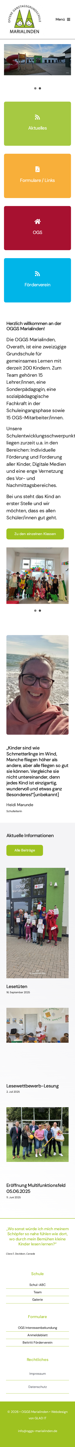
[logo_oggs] (25, 4)
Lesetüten (16, 986)
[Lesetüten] (37, 923)
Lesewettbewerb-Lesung (32, 1086)
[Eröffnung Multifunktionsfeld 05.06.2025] (37, 1142)
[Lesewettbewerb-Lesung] (37, 1043)
